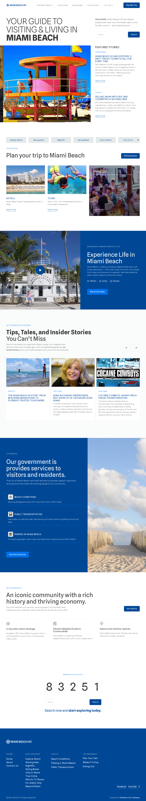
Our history (132, 609)
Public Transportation (28, 514)
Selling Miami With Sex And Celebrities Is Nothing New (111, 97)
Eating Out (88, 766)
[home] (16, 5)
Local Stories (63, 5)
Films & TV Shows (35, 779)
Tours (51, 198)
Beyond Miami (33, 786)
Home (9, 758)
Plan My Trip (131, 5)
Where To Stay (90, 762)
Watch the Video (97, 292)
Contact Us (12, 765)
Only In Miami (33, 772)
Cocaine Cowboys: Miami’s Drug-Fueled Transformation (118, 396)
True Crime (57, 391)
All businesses (130, 156)
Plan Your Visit (90, 758)
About (9, 762)
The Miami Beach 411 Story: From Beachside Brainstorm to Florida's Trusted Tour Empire (27, 398)
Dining (97, 171)
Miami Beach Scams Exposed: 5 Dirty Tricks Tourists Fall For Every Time (113, 58)
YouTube (132, 786)
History (98, 92)
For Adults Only (34, 782)
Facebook (121, 786)
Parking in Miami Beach (27, 534)
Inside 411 (11, 391)
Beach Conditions (25, 497)
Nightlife (30, 765)
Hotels (10, 198)
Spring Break (100, 52)
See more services (17, 554)
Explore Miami (33, 758)
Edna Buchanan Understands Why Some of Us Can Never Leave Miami (73, 398)
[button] (45, 5)
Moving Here (77, 5)
